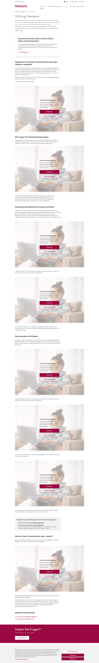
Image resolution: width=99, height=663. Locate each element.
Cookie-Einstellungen (72, 651)
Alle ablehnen (72, 655)
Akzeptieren (73, 658)
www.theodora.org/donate (37, 522)
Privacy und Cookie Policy (21, 659)
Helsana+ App (40, 525)
